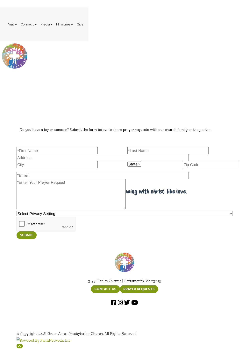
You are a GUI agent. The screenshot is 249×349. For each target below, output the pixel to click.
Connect (27, 24)
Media (45, 24)
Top (20, 346)
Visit (11, 24)
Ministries (63, 24)
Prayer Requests (139, 289)
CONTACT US (105, 289)
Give (80, 24)
